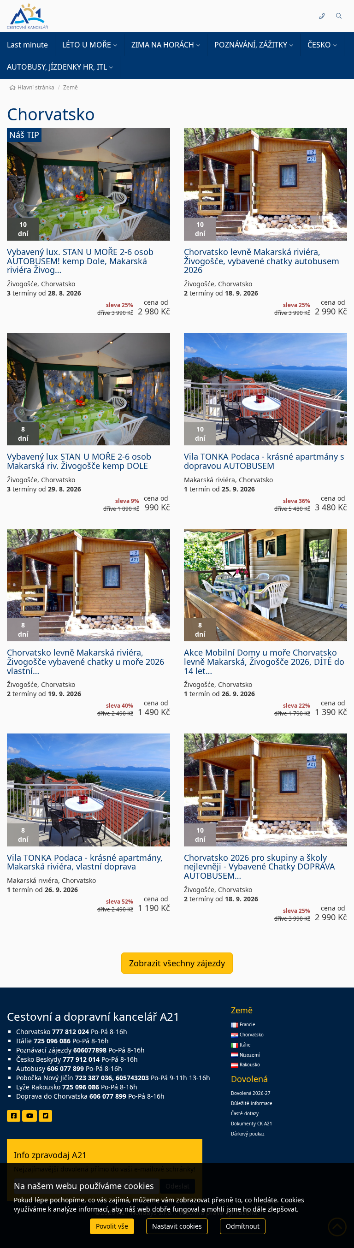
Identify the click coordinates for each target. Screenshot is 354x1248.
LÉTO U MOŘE (86, 45)
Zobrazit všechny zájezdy (177, 963)
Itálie (244, 1045)
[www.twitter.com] (45, 1116)
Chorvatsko (251, 1035)
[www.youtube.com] (29, 1116)
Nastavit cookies (177, 1226)
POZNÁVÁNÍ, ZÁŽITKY (250, 45)
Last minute (27, 45)
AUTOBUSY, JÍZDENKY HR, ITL (57, 67)
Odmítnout (243, 1226)
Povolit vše (112, 1226)
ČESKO (319, 45)
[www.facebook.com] (13, 1116)
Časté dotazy (245, 1114)
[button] (338, 16)
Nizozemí (249, 1055)
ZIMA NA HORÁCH (162, 45)
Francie (246, 1025)
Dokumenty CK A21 (251, 1124)
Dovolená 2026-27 (251, 1093)
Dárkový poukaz (248, 1134)
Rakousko (249, 1065)
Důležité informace (251, 1103)
